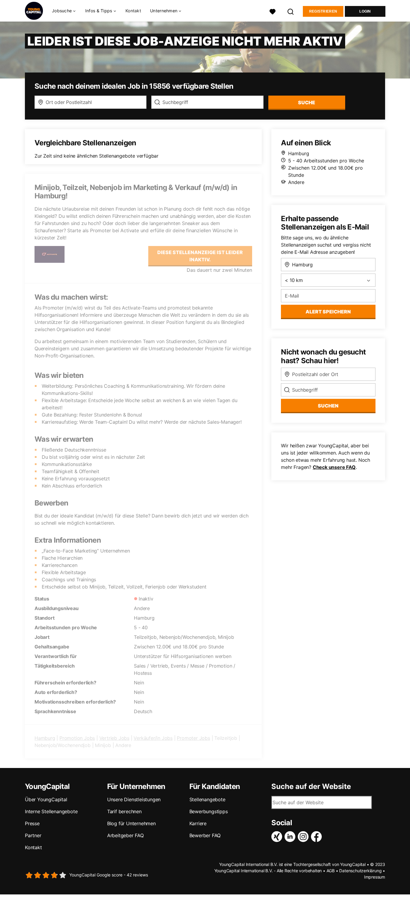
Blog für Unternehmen (131, 823)
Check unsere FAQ (334, 467)
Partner (33, 835)
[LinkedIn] (291, 836)
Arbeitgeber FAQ (125, 835)
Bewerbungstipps (208, 811)
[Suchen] (291, 10)
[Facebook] (317, 836)
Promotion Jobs (77, 738)
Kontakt (133, 10)
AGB (331, 870)
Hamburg (45, 738)
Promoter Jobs (193, 738)
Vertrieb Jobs (114, 738)
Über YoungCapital (46, 799)
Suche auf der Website (311, 786)
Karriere (198, 823)
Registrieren (323, 11)
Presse (32, 823)
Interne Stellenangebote (51, 811)
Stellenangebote (207, 799)
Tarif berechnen (124, 811)
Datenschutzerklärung (360, 870)
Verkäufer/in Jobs (153, 738)
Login (365, 11)
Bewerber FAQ (205, 835)
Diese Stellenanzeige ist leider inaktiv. (200, 255)
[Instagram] (304, 836)
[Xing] (278, 836)
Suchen (328, 406)
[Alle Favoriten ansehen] (272, 10)
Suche (306, 102)
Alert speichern (328, 312)
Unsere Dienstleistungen (134, 799)
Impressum (374, 876)
